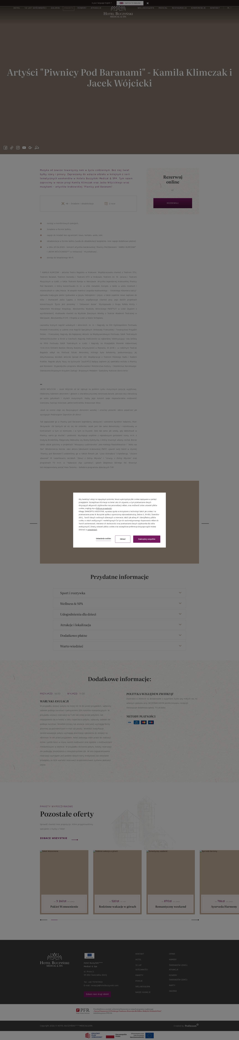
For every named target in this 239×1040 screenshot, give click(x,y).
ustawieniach (92, 529)
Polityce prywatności (104, 508)
